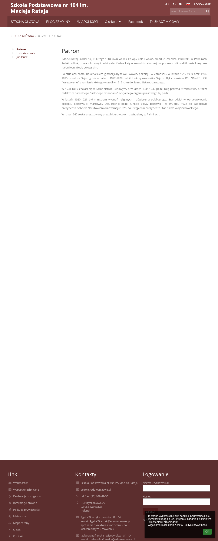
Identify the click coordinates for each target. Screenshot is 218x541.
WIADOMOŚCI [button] (87, 21)
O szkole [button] (111, 21)
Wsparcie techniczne (26, 490)
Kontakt (18, 536)
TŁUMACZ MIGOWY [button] (164, 21)
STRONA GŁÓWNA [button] (25, 21)
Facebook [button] (135, 21)
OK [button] (207, 531)
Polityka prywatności (26, 510)
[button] (180, 4)
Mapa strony (21, 523)
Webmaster (20, 483)
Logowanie (202, 4)
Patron (21, 49)
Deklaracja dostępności (27, 496)
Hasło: (147, 496)
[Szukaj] (207, 11)
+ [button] (168, 4)
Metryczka (19, 516)
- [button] (175, 4)
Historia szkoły (25, 53)
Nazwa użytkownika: (156, 483)
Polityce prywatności (195, 525)
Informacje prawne (25, 503)
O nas (16, 530)
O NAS (58, 36)
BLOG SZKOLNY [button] (58, 21)
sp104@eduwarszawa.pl (96, 490)
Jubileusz (21, 57)
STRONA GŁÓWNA (22, 36)
